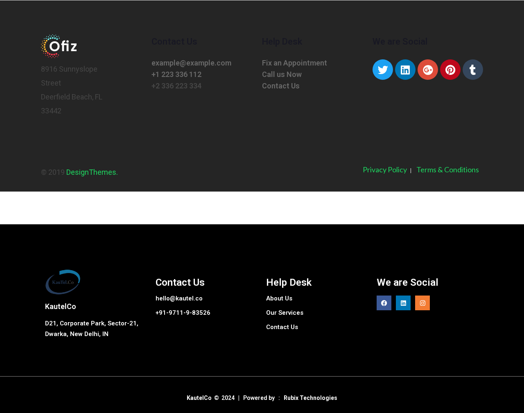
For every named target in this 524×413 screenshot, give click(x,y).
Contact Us (281, 85)
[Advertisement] (33, 147)
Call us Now (282, 74)
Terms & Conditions (447, 169)
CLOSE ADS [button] (33, 23)
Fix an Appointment (294, 63)
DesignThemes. (92, 172)
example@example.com (191, 63)
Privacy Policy (385, 169)
